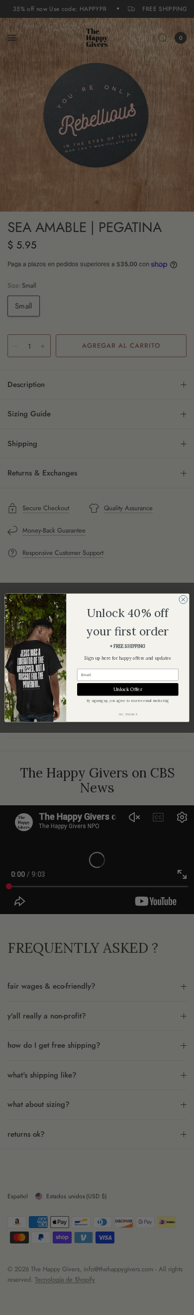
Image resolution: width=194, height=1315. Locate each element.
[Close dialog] (183, 599)
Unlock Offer (127, 689)
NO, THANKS (128, 714)
